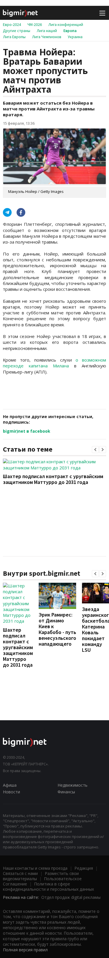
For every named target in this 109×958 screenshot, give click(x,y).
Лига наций (47, 30)
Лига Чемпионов (46, 36)
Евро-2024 (12, 24)
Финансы (66, 792)
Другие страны (16, 30)
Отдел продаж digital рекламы (71, 897)
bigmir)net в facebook (26, 431)
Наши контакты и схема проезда (35, 868)
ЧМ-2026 (34, 24)
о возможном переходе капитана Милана (54, 363)
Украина (75, 36)
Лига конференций (65, 24)
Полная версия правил (25, 949)
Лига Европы (14, 36)
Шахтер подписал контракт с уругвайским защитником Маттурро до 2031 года (53, 479)
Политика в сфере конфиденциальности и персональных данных (48, 886)
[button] (95, 449)
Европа (70, 30)
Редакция (83, 868)
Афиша (10, 785)
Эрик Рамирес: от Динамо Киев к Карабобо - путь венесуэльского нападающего (57, 629)
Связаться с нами (20, 873)
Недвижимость (72, 785)
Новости (11, 792)
